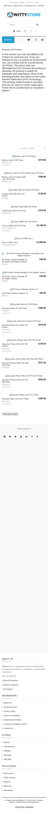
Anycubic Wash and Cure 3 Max (15, 399)
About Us (8, 703)
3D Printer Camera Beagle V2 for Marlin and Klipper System (14, 260)
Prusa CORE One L (10, 242)
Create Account (10, 707)
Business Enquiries (10, 685)
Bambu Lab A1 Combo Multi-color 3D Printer (14, 178)
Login (18, 31)
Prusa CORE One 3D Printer (14, 226)
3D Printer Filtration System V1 (15, 293)
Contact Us (8, 728)
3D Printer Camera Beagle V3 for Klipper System (14, 277)
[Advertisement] (24, 120)
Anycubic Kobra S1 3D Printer (14, 308)
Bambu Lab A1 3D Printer (12, 160)
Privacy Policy (9, 711)
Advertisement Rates (12, 720)
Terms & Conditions (12, 715)
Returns (7, 782)
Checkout (40, 5)
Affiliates (7, 751)
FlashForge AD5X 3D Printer (14, 211)
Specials (7, 755)
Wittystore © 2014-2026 (26, 800)
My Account (8, 5)
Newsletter (8, 790)
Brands (7, 742)
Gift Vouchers (9, 746)
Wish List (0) (18, 5)
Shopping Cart (30, 5)
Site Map (7, 759)
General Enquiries (10, 680)
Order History (9, 777)
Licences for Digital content (15, 724)
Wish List (7, 786)
